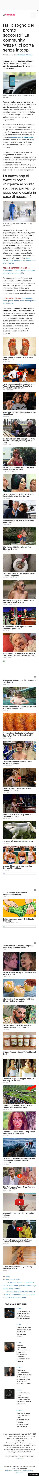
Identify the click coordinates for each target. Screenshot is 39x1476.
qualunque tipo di (21, 137)
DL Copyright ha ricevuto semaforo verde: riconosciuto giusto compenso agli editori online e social (19, 1286)
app (7, 1279)
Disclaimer (19, 1473)
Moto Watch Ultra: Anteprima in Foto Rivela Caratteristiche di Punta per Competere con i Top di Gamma (23, 1419)
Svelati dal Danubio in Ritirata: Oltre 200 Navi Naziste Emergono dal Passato (23, 1331)
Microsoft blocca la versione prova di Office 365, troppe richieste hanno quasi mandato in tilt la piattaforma (19, 1295)
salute (12, 1279)
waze (18, 1279)
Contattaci (19, 1458)
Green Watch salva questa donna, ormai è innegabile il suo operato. (19, 300)
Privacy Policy (28, 1471)
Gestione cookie (33, 1474)
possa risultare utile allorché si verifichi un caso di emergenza (19, 260)
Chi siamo (8, 1471)
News (8, 1276)
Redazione (17, 1471)
